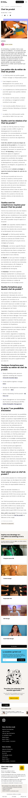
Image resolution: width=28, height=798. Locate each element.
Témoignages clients (7, 755)
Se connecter (20, 1)
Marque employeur (6, 751)
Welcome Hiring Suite (7, 749)
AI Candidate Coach (7, 735)
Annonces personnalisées (7, 788)
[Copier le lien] (2, 15)
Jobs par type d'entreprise (8, 733)
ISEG (12, 389)
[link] (8, 44)
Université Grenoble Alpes (10, 377)
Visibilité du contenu (6, 789)
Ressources (4, 757)
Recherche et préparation (16, 6)
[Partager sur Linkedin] (10, 15)
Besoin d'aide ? (5, 739)
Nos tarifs (4, 753)
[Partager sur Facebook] (5, 15)
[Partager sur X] (8, 15)
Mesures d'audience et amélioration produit (10, 791)
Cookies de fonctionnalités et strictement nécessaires (12, 787)
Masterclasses (5, 737)
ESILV (4, 383)
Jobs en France (5, 731)
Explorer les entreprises (7, 729)
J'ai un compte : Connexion (8, 741)
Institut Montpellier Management (12, 404)
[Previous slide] (2, 712)
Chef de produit (18, 515)
